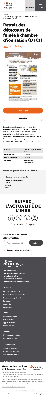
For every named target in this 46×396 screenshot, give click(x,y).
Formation (7, 301)
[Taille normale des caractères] (20, 46)
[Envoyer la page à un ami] (11, 46)
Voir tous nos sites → (11, 354)
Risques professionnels (12, 291)
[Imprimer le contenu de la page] (16, 46)
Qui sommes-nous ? (10, 316)
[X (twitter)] (19, 218)
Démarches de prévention (13, 298)
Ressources (7, 307)
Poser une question (13, 335)
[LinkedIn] (11, 218)
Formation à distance (11, 351)
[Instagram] (34, 218)
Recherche (30, 7)
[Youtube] (27, 218)
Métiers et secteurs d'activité (14, 295)
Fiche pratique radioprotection (29, 161)
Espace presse (8, 326)
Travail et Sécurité (10, 348)
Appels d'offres (9, 322)
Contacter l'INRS (12, 338)
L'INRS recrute (8, 319)
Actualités (7, 304)
